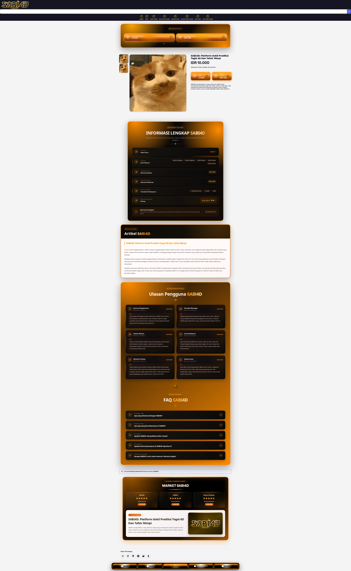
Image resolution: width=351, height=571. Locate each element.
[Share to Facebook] (128, 556)
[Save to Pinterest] (138, 556)
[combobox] (173, 11)
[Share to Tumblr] (148, 556)
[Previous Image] (131, 83)
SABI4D (126, 250)
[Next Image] (184, 83)
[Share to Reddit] (143, 556)
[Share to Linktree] (133, 556)
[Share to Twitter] (123, 556)
